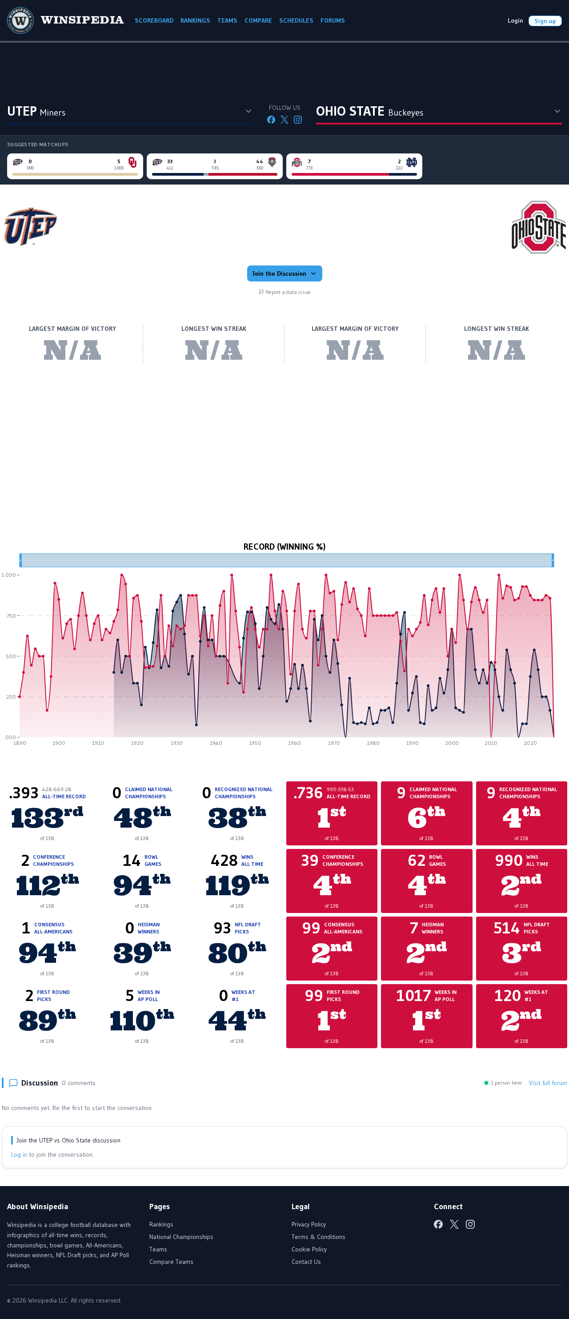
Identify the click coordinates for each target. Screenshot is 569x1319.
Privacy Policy (309, 1224)
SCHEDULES (296, 20)
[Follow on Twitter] (284, 120)
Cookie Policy (309, 1249)
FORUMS (333, 20)
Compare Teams (171, 1262)
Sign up (545, 21)
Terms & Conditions (318, 1237)
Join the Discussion (279, 273)
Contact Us (306, 1262)
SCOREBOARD (154, 20)
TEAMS (227, 20)
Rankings (161, 1224)
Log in (19, 1154)
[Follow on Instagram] (298, 120)
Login (515, 20)
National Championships (181, 1237)
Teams (158, 1249)
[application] (284, 653)
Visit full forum (548, 1083)
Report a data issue (288, 292)
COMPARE (258, 20)
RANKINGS (195, 20)
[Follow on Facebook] (271, 120)
